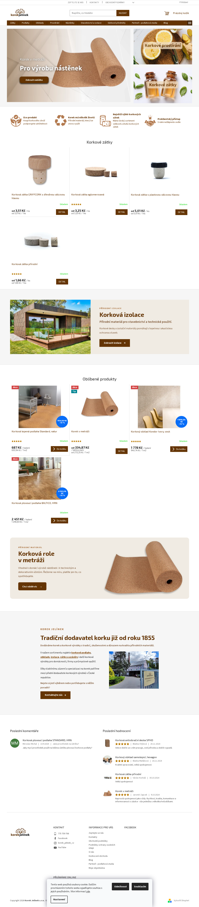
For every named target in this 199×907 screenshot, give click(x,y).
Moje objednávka (97, 868)
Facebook (62, 838)
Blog (91, 860)
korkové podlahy (81, 652)
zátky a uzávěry (69, 657)
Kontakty (94, 2)
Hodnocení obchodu (98, 856)
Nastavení (59, 899)
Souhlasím (140, 886)
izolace (55, 657)
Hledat (123, 13)
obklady (45, 657)
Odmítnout (120, 886)
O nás (91, 852)
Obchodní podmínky (115, 2)
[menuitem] (13, 22)
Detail (62, 212)
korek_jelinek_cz (66, 842)
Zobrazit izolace (113, 343)
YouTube (62, 847)
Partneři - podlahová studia (101, 864)
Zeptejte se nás (75, 2)
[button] (16, 65)
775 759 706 (63, 833)
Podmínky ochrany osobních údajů (102, 846)
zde (88, 891)
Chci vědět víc (30, 586)
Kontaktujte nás (53, 695)
